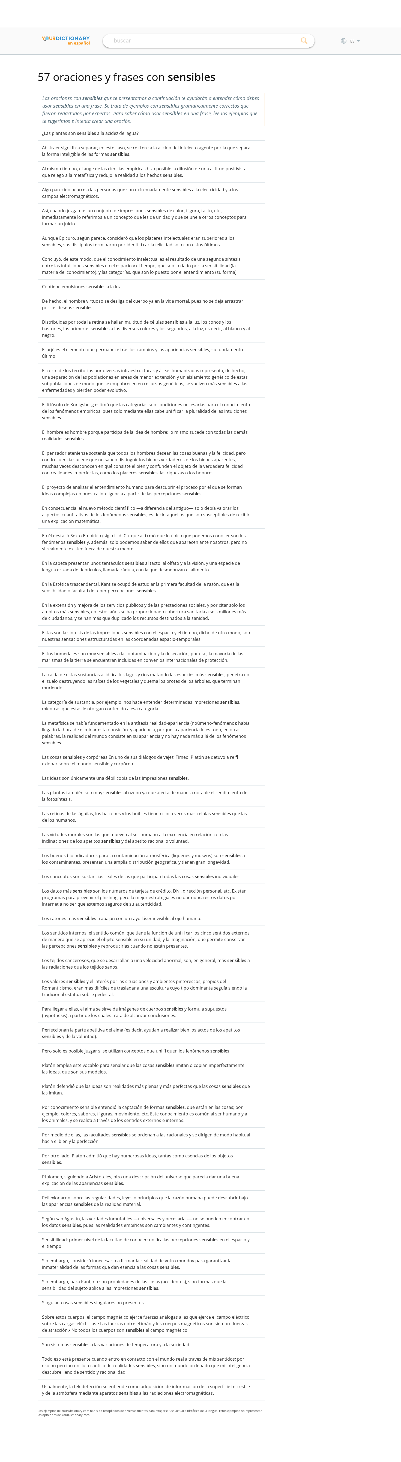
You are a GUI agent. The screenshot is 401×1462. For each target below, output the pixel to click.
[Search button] (304, 41)
